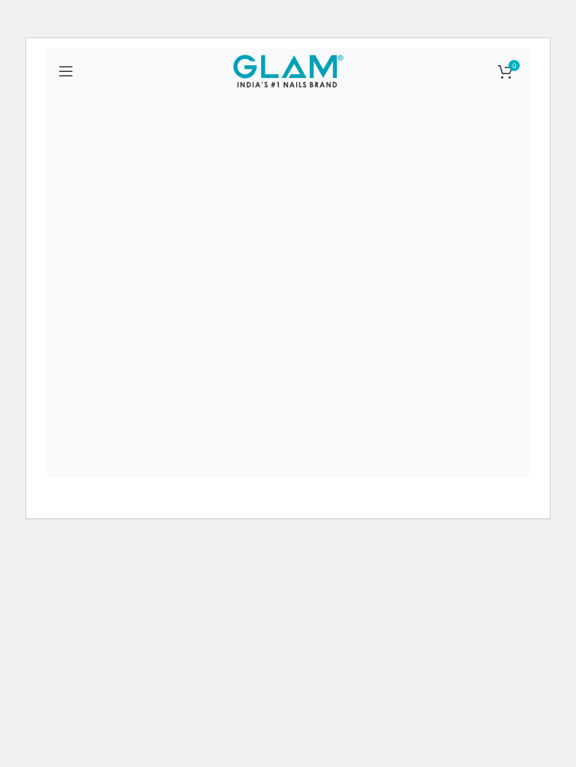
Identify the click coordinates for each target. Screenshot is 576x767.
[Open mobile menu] (66, 71)
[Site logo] (288, 70)
